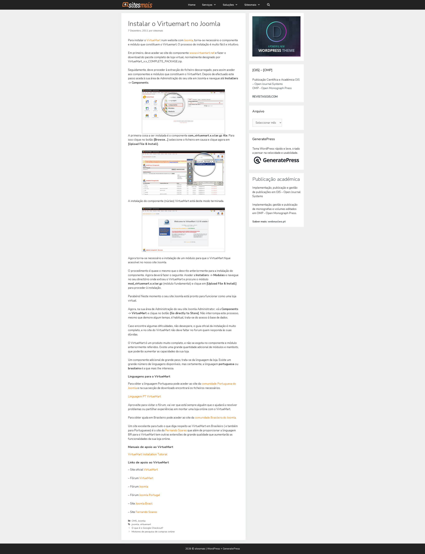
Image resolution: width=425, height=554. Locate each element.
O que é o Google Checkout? (147, 528)
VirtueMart (154, 40)
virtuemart (145, 524)
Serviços (207, 5)
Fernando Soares (176, 430)
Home (191, 5)
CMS (134, 520)
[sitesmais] (137, 5)
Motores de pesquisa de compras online (153, 531)
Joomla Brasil (144, 503)
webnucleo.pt (277, 221)
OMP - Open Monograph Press (272, 88)
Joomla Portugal (149, 495)
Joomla (188, 40)
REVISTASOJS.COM (265, 97)
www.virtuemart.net (201, 53)
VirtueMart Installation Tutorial (147, 454)
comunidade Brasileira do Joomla (215, 418)
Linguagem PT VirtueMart (144, 396)
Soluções (228, 5)
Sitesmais (250, 5)
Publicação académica (276, 179)
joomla (135, 524)
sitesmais (200, 548)
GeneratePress (231, 548)
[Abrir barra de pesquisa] (268, 5)
